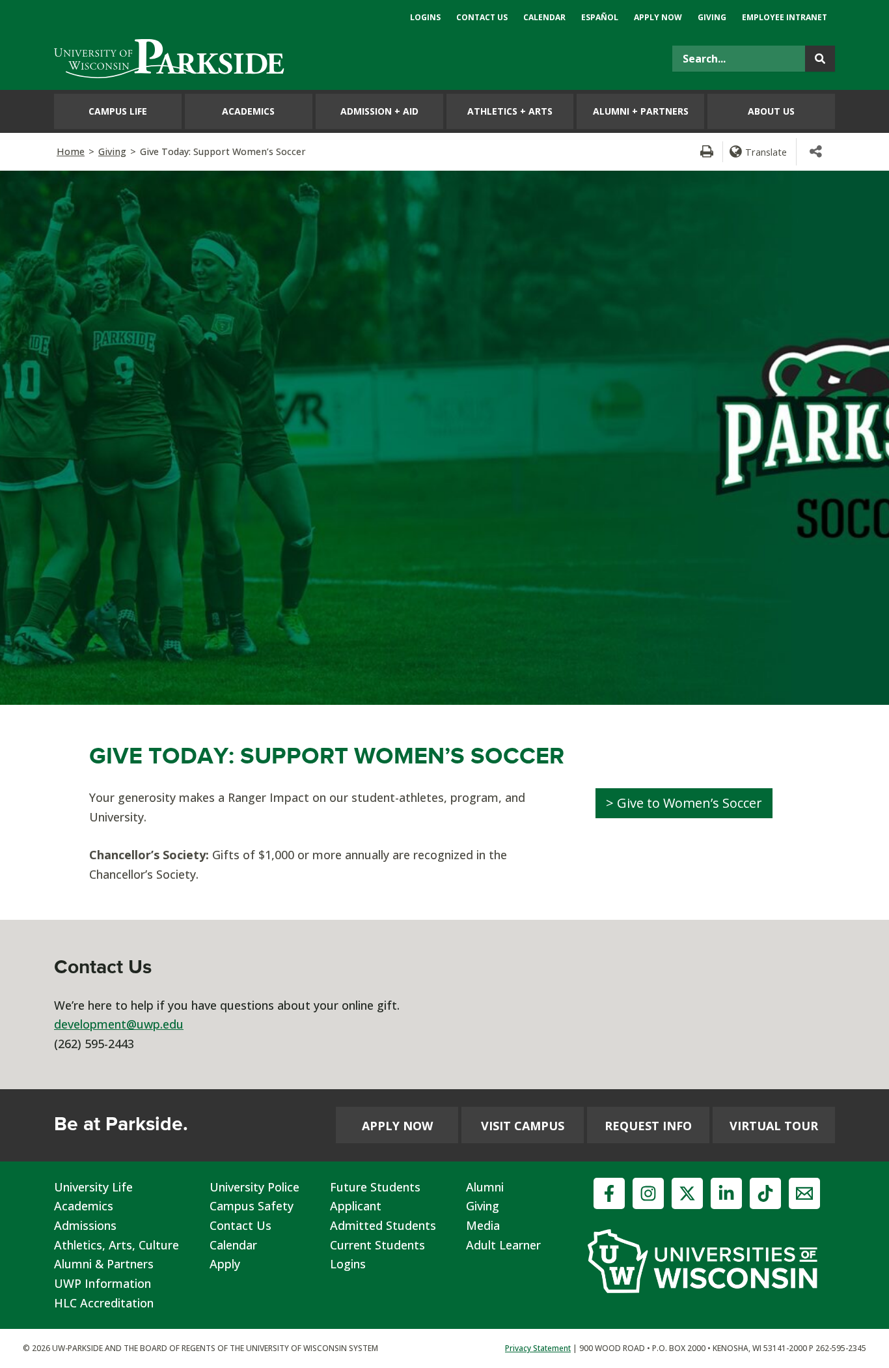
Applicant (355, 1206)
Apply (225, 1264)
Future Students (375, 1187)
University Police (254, 1187)
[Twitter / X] (687, 1193)
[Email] (804, 1193)
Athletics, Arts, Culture (116, 1245)
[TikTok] (765, 1193)
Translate (766, 151)
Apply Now (397, 1125)
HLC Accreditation (104, 1303)
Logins (348, 1264)
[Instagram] (648, 1193)
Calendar (233, 1245)
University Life (93, 1187)
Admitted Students (383, 1225)
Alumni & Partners (104, 1264)
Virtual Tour (774, 1125)
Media (483, 1225)
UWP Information (102, 1283)
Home (71, 151)
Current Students (377, 1245)
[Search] (820, 59)
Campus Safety (252, 1206)
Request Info (648, 1125)
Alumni (485, 1187)
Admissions (85, 1225)
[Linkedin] (726, 1193)
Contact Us (240, 1225)
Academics (83, 1206)
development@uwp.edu (119, 1024)
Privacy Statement (538, 1348)
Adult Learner (503, 1245)
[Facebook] (609, 1193)
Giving (112, 151)
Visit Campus (522, 1125)
